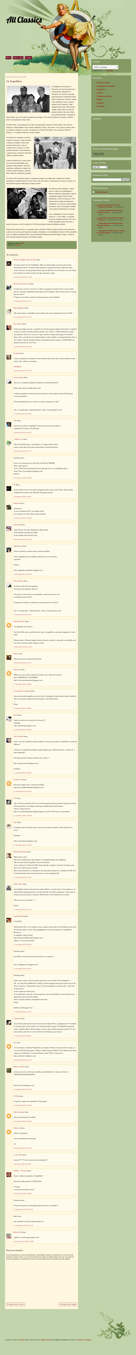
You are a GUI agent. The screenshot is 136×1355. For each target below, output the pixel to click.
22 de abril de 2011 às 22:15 (22, 1012)
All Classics (24, 20)
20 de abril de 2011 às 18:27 (22, 496)
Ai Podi (16, 1096)
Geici (15, 715)
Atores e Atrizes (104, 82)
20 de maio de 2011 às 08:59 (23, 1193)
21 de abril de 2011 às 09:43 (22, 773)
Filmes (101, 93)
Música (101, 103)
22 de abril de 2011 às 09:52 (22, 968)
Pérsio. (16, 654)
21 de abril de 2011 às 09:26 (22, 729)
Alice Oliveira (19, 736)
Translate (110, 70)
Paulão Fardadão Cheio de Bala (25, 260)
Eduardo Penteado (20, 852)
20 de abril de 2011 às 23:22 (22, 663)
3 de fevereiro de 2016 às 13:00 (23, 1241)
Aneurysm (17, 525)
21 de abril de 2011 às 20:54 (22, 944)
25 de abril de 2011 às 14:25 (22, 1089)
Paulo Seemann (19, 1112)
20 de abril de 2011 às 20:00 (22, 518)
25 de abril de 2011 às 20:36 (22, 1121)
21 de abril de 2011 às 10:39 (22, 815)
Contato (28, 58)
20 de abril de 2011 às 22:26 (22, 647)
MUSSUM (17, 367)
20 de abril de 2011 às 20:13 (22, 539)
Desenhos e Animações (107, 86)
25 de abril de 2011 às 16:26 (22, 1105)
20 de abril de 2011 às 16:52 (22, 432)
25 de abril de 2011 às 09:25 (22, 1036)
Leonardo (17, 1018)
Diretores (102, 89)
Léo (15, 1043)
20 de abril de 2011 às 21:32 (22, 614)
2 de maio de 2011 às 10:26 (22, 1164)
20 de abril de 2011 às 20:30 (22, 574)
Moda (100, 99)
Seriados (18, 245)
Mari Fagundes (19, 308)
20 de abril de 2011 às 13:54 (22, 346)
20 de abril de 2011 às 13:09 (22, 277)
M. (15, 485)
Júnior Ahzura (19, 377)
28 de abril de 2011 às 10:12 (22, 1148)
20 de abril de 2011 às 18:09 (22, 478)
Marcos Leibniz (19, 1067)
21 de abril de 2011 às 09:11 (22, 708)
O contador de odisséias (22, 691)
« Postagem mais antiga (67, 1304)
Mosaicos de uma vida (22, 284)
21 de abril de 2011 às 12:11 (22, 909)
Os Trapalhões (14, 81)
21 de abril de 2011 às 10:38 (22, 791)
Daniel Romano (19, 621)
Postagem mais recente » (16, 1304)
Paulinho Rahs (19, 916)
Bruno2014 (18, 1232)
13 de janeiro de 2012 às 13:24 (23, 1225)
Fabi (15, 421)
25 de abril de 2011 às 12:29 (22, 1060)
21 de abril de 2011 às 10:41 (22, 877)
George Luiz (18, 780)
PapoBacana (18, 546)
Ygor (15, 822)
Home (8, 58)
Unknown (17, 670)
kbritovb (17, 503)
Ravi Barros (18, 324)
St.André (17, 353)
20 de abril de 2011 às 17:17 (22, 451)
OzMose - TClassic (20, 1171)
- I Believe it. (18, 439)
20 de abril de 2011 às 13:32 (22, 317)
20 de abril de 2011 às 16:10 (22, 414)
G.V (15, 798)
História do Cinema (105, 96)
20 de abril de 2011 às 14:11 (22, 370)
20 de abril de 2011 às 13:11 (22, 301)
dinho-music (18, 884)
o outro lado (18, 1155)
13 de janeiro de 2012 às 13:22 (23, 1209)
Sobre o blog (18, 58)
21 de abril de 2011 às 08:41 (22, 684)
